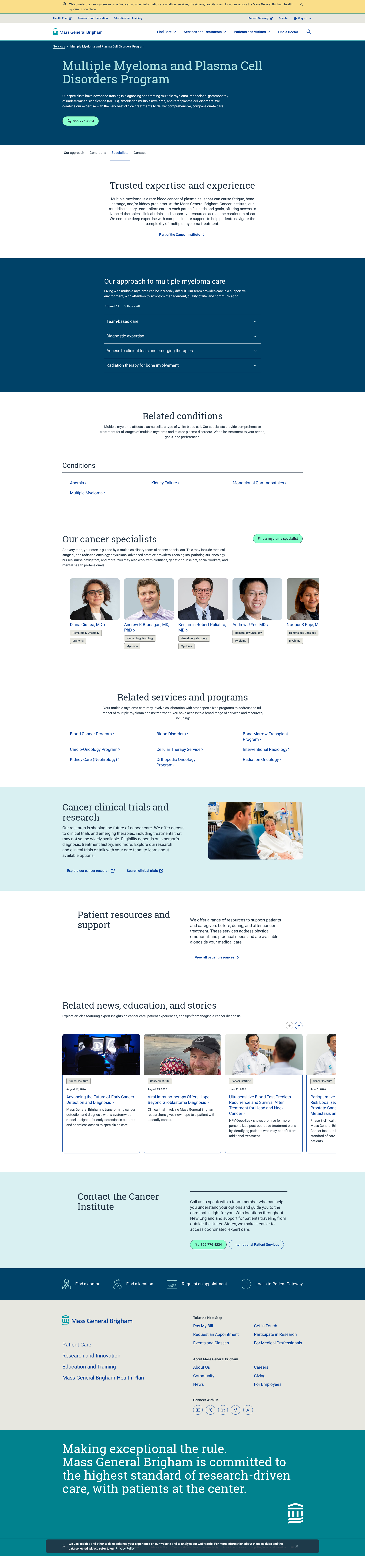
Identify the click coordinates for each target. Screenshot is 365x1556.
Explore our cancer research (88, 871)
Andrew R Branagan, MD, (146, 627)
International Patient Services (256, 1245)
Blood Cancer (91, 733)
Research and (91, 1356)
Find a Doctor (288, 32)
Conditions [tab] (98, 153)
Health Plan (60, 18)
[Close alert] (300, 4)
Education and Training (128, 18)
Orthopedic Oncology (175, 762)
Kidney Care (93, 759)
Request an (216, 1334)
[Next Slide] (298, 1025)
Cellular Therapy (178, 749)
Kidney (164, 482)
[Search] (309, 31)
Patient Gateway (258, 18)
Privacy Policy (125, 1548)
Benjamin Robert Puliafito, (202, 627)
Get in (265, 1325)
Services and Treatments (203, 32)
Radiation (261, 759)
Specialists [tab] (119, 153)
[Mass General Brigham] (77, 31)
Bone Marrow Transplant (265, 736)
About (201, 1367)
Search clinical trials (142, 871)
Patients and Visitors (250, 32)
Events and (211, 1343)
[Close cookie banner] (297, 1546)
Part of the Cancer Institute (179, 235)
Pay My (203, 1325)
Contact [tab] (140, 153)
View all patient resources (214, 957)
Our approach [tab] (74, 153)
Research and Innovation (93, 18)
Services (59, 46)
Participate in (275, 1334)
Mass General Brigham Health (103, 1378)
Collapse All (132, 306)
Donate (283, 18)
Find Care (164, 32)
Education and (89, 1367)
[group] (87, 614)
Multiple (86, 493)
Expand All (112, 306)
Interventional (265, 749)
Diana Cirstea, (86, 624)
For (267, 1384)
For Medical (278, 1343)
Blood (171, 733)
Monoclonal (258, 482)
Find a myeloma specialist (278, 539)
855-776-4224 (83, 121)
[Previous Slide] (289, 1025)
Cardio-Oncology (93, 749)
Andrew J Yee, (249, 624)
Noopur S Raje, (304, 624)
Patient (76, 1345)
